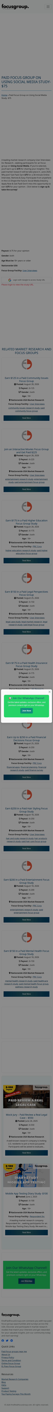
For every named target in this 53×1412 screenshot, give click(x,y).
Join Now (26, 711)
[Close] (49, 691)
